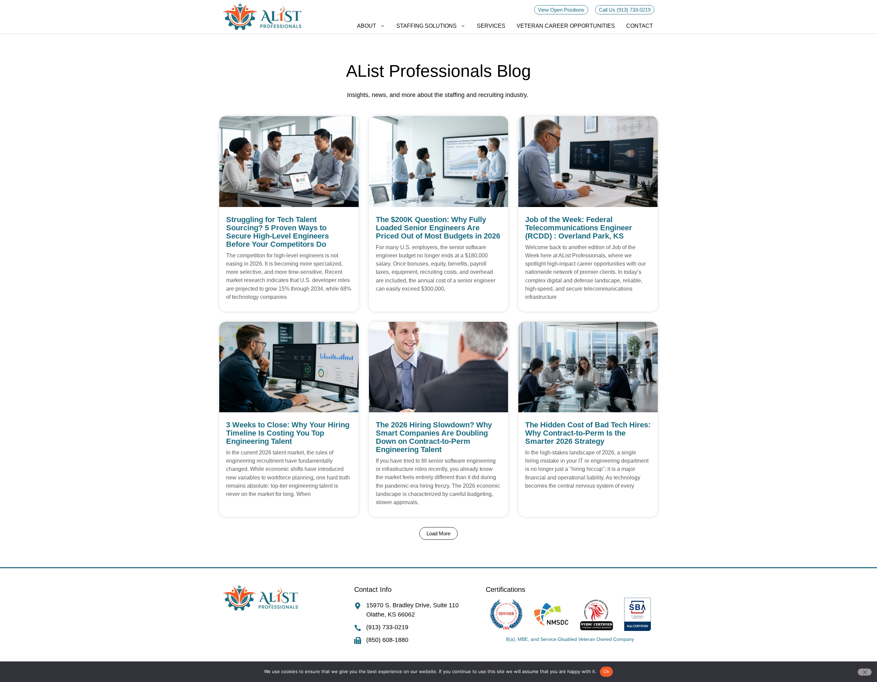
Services (491, 26)
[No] (864, 672)
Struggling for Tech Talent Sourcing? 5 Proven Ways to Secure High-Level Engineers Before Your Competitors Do (277, 231)
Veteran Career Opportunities (566, 26)
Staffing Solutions (426, 26)
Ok (606, 671)
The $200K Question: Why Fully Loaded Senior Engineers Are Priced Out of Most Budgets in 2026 (438, 227)
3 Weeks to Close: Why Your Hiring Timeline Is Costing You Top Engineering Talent (287, 433)
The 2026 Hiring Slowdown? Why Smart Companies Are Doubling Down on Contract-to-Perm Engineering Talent (434, 437)
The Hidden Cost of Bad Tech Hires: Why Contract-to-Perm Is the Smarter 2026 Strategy (588, 433)
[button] (438, 533)
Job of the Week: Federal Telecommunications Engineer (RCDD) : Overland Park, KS (578, 227)
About (366, 26)
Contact (639, 26)
